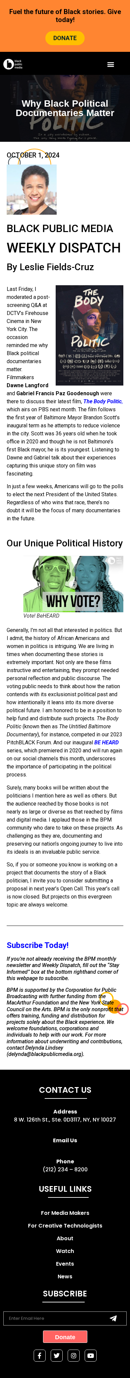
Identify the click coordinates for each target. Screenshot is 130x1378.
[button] (110, 64)
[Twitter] (57, 1356)
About (65, 1238)
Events (65, 1264)
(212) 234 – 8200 (65, 1169)
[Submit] (113, 1318)
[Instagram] (74, 1356)
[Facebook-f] (40, 1356)
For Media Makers (65, 1213)
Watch (65, 1251)
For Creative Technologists (65, 1226)
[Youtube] (91, 1356)
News (65, 1276)
